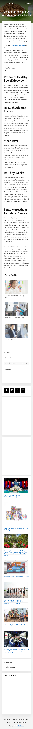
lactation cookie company (17, 45)
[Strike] (11, 363)
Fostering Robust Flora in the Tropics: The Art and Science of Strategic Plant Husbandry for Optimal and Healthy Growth (15, 553)
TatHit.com (21, 726)
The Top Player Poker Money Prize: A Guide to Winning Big (15, 496)
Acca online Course (10, 340)
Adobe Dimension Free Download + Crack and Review (16, 576)
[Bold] (5, 363)
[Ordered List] (13, 363)
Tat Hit (8, 3)
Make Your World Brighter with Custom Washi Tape (16, 529)
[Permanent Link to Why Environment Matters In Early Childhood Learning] (17, 281)
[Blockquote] (17, 363)
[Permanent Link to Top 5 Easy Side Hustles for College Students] (17, 303)
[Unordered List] (15, 363)
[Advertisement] (16, 416)
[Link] (21, 363)
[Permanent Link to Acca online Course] (17, 325)
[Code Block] (19, 363)
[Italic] (7, 363)
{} (22, 363)
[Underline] (9, 363)
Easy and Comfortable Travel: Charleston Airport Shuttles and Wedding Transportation (16, 650)
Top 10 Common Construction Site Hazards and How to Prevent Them (15, 625)
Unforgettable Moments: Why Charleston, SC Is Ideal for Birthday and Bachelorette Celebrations (16, 601)
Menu (29, 3)
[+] (24, 363)
